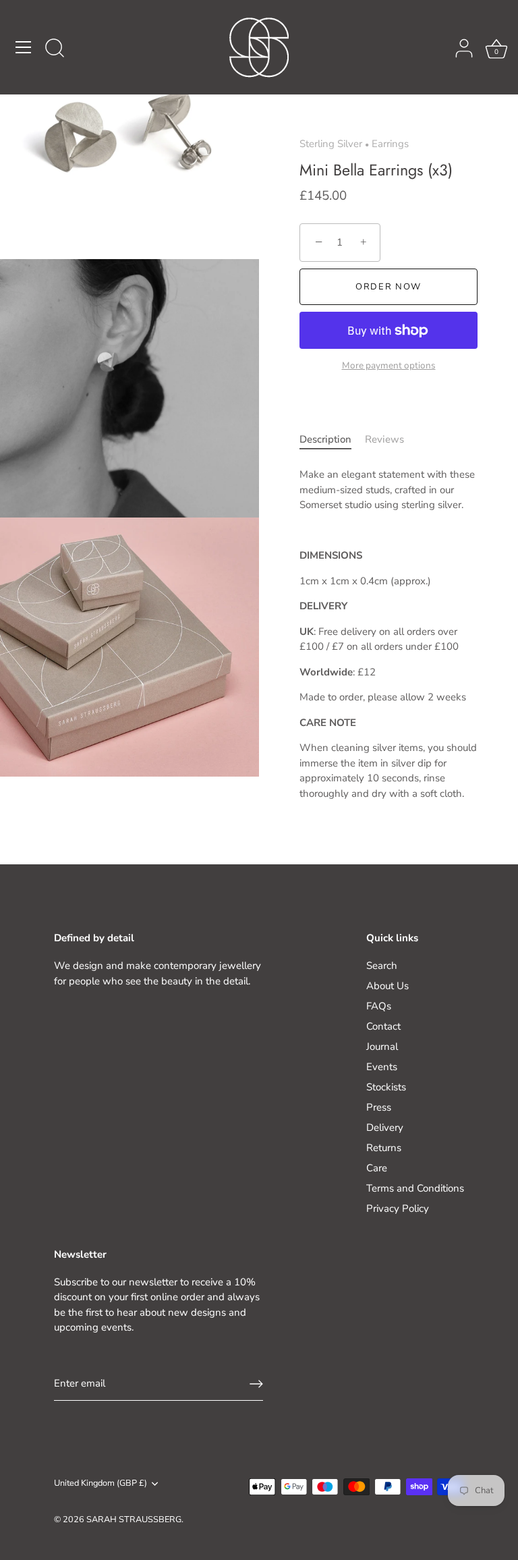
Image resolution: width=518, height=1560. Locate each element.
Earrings (390, 143)
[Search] (54, 49)
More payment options (389, 365)
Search (381, 965)
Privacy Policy (397, 1208)
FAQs (378, 1006)
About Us (387, 986)
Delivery (384, 1127)
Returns (383, 1147)
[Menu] (23, 47)
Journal (382, 1046)
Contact (383, 1026)
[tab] (332, 439)
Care (376, 1168)
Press (378, 1107)
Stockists (386, 1087)
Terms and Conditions (415, 1188)
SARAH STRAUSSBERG (133, 1519)
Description (325, 439)
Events (381, 1067)
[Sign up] (256, 1384)
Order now (388, 287)
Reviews (384, 439)
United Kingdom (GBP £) (100, 1483)
